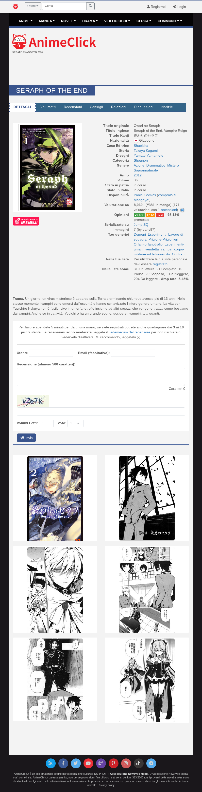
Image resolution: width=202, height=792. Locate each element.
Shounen (141, 160)
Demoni (140, 234)
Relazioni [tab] (118, 107)
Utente (22, 353)
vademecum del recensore (129, 332)
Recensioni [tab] (73, 107)
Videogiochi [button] (115, 21)
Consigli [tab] (96, 107)
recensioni (169, 210)
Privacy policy (106, 785)
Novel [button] (67, 21)
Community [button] (168, 21)
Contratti (178, 254)
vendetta (152, 249)
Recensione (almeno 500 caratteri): (46, 364)
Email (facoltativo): (94, 353)
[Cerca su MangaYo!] (26, 221)
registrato (160, 264)
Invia (28, 438)
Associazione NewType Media (129, 773)
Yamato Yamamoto (148, 155)
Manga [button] (45, 21)
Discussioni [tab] (143, 107)
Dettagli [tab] (22, 107)
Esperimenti (157, 234)
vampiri (166, 249)
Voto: (62, 423)
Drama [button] (88, 21)
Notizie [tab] (167, 107)
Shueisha (141, 146)
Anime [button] (24, 21)
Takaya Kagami (146, 150)
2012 (138, 175)
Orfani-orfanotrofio (148, 244)
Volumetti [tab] (48, 107)
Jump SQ (141, 224)
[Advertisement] (101, 70)
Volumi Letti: (27, 423)
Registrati (158, 7)
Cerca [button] (142, 21)
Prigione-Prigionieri (163, 239)
